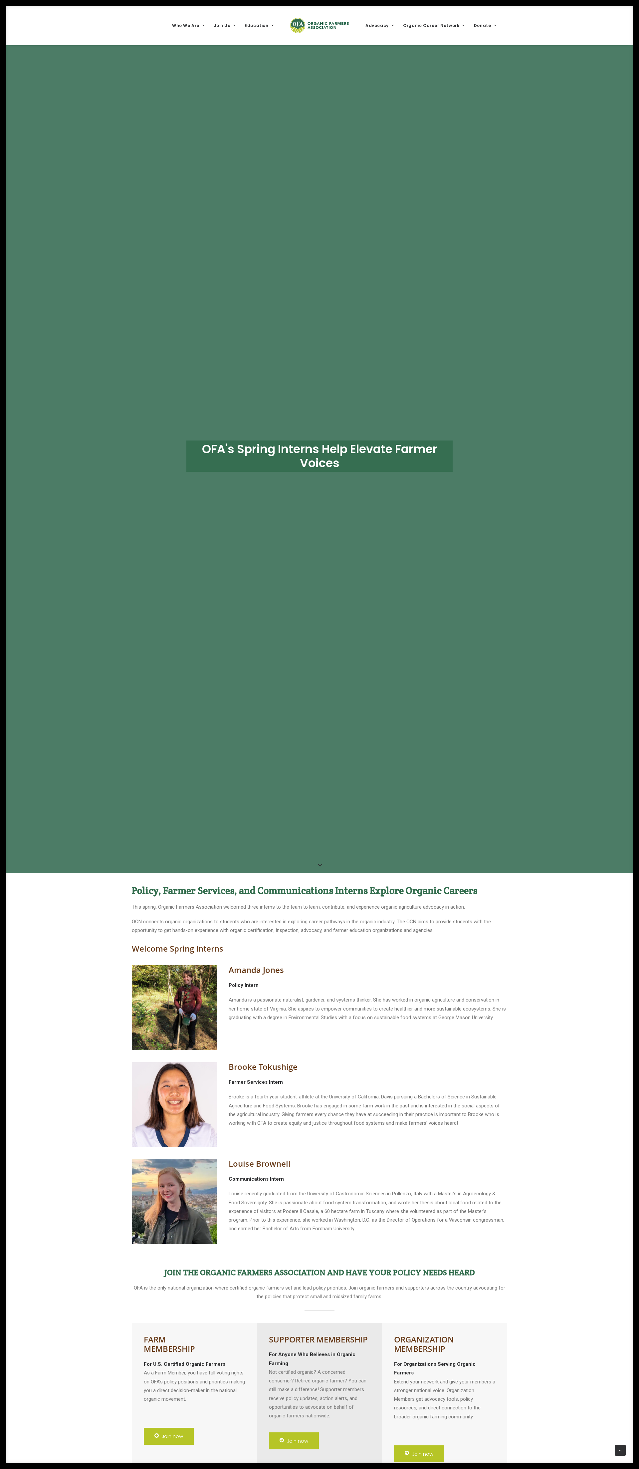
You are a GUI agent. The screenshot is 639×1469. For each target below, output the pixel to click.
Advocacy (377, 25)
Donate (482, 25)
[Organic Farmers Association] (319, 25)
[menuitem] (188, 25)
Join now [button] (172, 1436)
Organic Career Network (431, 25)
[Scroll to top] (620, 1450)
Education (256, 25)
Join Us (222, 25)
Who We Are (185, 25)
